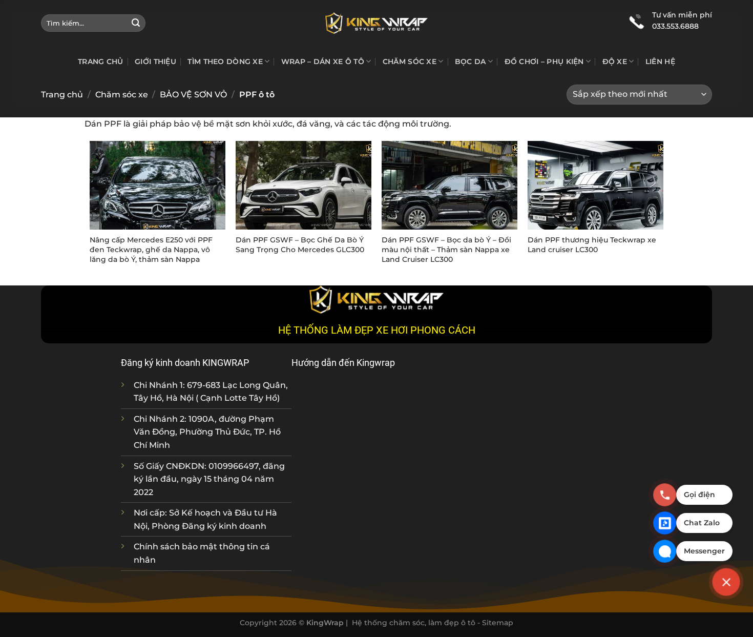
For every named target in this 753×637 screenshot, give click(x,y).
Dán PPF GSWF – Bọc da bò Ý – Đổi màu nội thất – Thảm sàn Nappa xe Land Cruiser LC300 (446, 249)
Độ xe (614, 61)
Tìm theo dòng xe (225, 61)
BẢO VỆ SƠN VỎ (193, 94)
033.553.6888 (675, 26)
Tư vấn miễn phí (682, 15)
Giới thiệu (155, 61)
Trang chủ (100, 61)
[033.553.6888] (636, 20)
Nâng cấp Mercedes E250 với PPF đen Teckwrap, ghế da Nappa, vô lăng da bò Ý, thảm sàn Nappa (151, 249)
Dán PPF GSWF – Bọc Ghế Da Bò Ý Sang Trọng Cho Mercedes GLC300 (300, 244)
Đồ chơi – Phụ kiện (544, 61)
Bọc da (470, 61)
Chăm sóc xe (409, 61)
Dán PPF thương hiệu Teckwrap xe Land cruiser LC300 (592, 244)
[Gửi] (135, 23)
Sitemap (497, 622)
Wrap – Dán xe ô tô (322, 61)
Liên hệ (660, 61)
